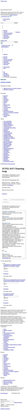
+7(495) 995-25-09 (5, 16)
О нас (4, 329)
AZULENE (6, 129)
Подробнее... (10, 185)
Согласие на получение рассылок (9, 346)
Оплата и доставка (8, 33)
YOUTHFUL (6, 152)
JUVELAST (6, 75)
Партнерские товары (6, 116)
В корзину (4, 193)
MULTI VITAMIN (7, 142)
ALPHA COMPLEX (8, 125)
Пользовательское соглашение (7, 336)
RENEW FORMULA (8, 148)
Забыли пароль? (18, 402)
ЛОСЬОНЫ (6, 155)
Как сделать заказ (7, 381)
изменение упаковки (6, 82)
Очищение (6, 99)
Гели (4, 103)
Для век (5, 106)
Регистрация (6, 19)
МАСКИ (5, 156)
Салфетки (5, 110)
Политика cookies (5, 341)
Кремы (5, 102)
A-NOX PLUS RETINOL (9, 127)
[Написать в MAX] (11, 16)
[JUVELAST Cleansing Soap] (8, 163)
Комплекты (6, 160)
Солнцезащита (7, 107)
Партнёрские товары (8, 161)
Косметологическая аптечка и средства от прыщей (10, 112)
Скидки (5, 31)
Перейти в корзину (5, 408)
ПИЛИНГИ (6, 157)
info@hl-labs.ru (13, 14)
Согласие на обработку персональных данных (12, 344)
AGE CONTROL (7, 121)
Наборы (5, 98)
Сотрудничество (7, 34)
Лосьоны (5, 101)
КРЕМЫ (5, 153)
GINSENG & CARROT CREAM (11, 266)
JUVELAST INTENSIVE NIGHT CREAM (13, 281)
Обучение (5, 35)
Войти (2, 404)
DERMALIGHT (7, 135)
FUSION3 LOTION (8, 295)
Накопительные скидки (9, 380)
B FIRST (5, 130)
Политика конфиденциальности (8, 339)
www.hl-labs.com (6, 258)
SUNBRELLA (6, 149)
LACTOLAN (6, 140)
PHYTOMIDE (6, 145)
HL (4, 72)
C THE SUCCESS (7, 133)
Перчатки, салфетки (8, 89)
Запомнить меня (10, 404)
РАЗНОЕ (5, 158)
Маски (5, 97)
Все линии (6, 74)
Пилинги (5, 95)
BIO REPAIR (6, 131)
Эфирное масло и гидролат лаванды (12, 88)
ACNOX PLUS (7, 126)
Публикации (6, 36)
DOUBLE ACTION (8, 136)
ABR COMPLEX (7, 124)
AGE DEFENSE (7, 122)
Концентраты (6, 104)
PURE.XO (5, 147)
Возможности (6, 334)
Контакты (5, 38)
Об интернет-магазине (9, 333)
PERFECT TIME (7, 144)
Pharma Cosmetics (7, 330)
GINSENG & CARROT (9, 138)
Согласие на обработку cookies (8, 349)
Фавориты (6, 113)
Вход (4, 20)
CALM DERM (6, 134)
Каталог (5, 30)
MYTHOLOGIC (7, 143)
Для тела (5, 108)
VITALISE (6, 151)
